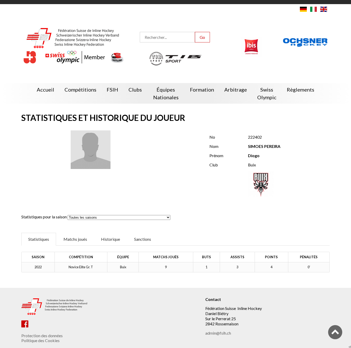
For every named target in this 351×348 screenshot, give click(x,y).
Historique (110, 239)
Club (213, 164)
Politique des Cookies (40, 340)
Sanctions (142, 239)
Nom (213, 146)
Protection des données (42, 335)
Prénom (216, 155)
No (212, 137)
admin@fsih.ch (218, 333)
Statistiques (38, 239)
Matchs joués (75, 239)
